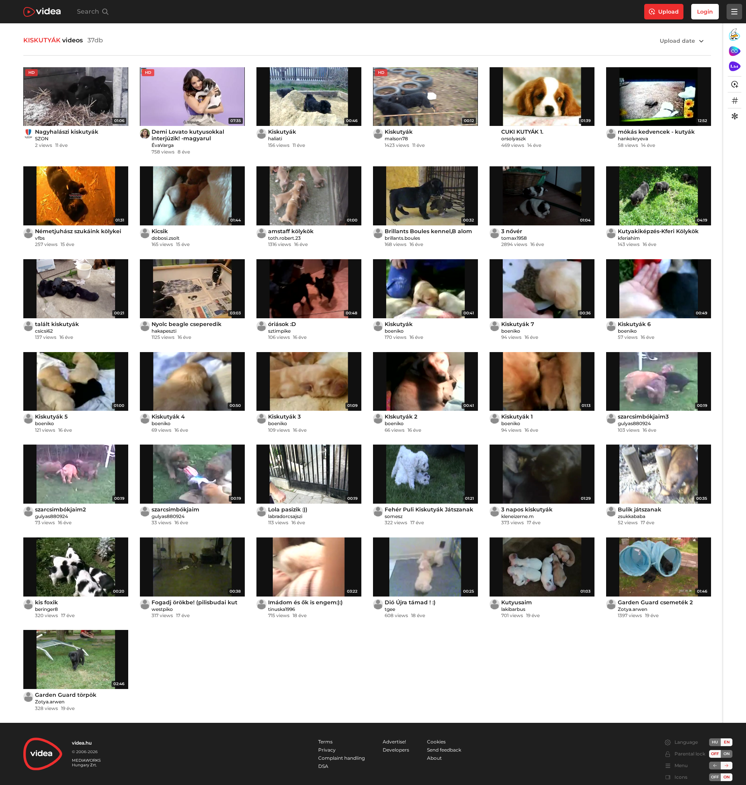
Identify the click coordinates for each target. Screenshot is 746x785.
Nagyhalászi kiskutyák (66, 131)
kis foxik (46, 602)
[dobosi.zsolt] (145, 233)
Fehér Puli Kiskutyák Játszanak (429, 509)
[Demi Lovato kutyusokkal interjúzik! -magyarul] (192, 96)
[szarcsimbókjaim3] (658, 381)
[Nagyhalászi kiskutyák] (75, 96)
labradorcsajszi (285, 516)
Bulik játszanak (639, 509)
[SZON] (28, 134)
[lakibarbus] (495, 604)
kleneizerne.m (517, 516)
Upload (668, 11)
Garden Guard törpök (65, 694)
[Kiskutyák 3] (308, 381)
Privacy (327, 750)
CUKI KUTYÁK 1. (522, 131)
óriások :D (282, 324)
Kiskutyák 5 (51, 416)
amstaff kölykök (291, 231)
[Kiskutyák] (308, 96)
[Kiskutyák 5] (75, 381)
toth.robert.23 (284, 238)
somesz (394, 516)
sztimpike (279, 331)
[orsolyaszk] (495, 134)
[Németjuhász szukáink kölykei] (75, 195)
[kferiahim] (611, 233)
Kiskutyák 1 (517, 416)
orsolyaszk (513, 138)
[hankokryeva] (611, 134)
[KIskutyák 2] (425, 381)
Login (705, 11)
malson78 (396, 138)
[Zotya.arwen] (611, 604)
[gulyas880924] (611, 418)
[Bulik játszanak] (658, 474)
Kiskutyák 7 (517, 324)
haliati (275, 138)
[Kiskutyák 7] (542, 288)
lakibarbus (513, 609)
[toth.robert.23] (261, 233)
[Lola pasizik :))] (308, 474)
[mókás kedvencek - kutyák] (658, 96)
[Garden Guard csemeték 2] (658, 567)
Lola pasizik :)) (287, 509)
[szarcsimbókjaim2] (75, 474)
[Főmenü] (734, 11)
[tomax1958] (495, 233)
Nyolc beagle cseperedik (186, 324)
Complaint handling (341, 758)
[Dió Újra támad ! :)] (425, 567)
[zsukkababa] (611, 511)
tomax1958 (514, 238)
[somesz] (378, 511)
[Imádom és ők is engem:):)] (308, 567)
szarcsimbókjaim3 (643, 416)
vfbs (40, 238)
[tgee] (378, 604)
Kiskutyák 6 (634, 324)
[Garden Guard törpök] (75, 659)
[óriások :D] (308, 288)
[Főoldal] (42, 12)
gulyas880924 (634, 423)
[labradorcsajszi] (261, 511)
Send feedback (444, 750)
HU (715, 742)
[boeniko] (378, 326)
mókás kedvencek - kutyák (656, 131)
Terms (325, 742)
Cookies (436, 742)
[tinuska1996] (261, 604)
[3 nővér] (542, 195)
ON (726, 753)
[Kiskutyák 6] (658, 288)
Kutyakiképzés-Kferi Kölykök (658, 231)
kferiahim (629, 238)
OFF (715, 777)
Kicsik (160, 231)
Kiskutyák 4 (168, 416)
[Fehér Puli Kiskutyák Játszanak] (425, 474)
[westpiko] (145, 604)
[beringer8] (28, 604)
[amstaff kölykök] (308, 195)
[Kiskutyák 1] (542, 381)
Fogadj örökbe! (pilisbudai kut (194, 602)
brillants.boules (402, 238)
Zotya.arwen (632, 609)
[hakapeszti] (145, 326)
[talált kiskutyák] (75, 288)
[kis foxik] (75, 567)
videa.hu (82, 743)
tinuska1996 (281, 609)
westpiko (162, 609)
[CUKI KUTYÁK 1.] (542, 96)
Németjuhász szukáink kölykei (78, 231)
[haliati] (261, 134)
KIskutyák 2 (401, 416)
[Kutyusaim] (542, 567)
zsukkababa (631, 516)
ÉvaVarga (163, 145)
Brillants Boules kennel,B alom (428, 231)
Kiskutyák (282, 131)
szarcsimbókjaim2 (60, 509)
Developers (396, 750)
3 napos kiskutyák (527, 509)
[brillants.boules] (378, 233)
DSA (323, 766)
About (434, 758)
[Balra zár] (715, 765)
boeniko (394, 331)
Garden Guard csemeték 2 (655, 602)
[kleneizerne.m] (495, 511)
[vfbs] (28, 233)
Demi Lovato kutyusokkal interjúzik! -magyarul (188, 135)
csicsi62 (44, 331)
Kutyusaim (516, 602)
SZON (42, 138)
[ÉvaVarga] (145, 134)
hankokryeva (633, 138)
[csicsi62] (28, 326)
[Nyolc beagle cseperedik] (192, 288)
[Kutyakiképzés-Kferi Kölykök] (658, 195)
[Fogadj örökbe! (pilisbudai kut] (192, 567)
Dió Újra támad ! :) (410, 602)
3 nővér (511, 231)
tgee (390, 609)
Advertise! (394, 742)
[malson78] (378, 134)
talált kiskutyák (57, 324)
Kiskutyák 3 (284, 416)
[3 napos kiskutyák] (542, 474)
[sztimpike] (261, 326)
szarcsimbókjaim (175, 509)
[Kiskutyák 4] (192, 381)
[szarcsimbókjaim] (192, 474)
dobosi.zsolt (166, 238)
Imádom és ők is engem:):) (305, 602)
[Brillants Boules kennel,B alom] (425, 195)
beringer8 (46, 609)
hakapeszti (164, 331)
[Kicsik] (192, 195)
